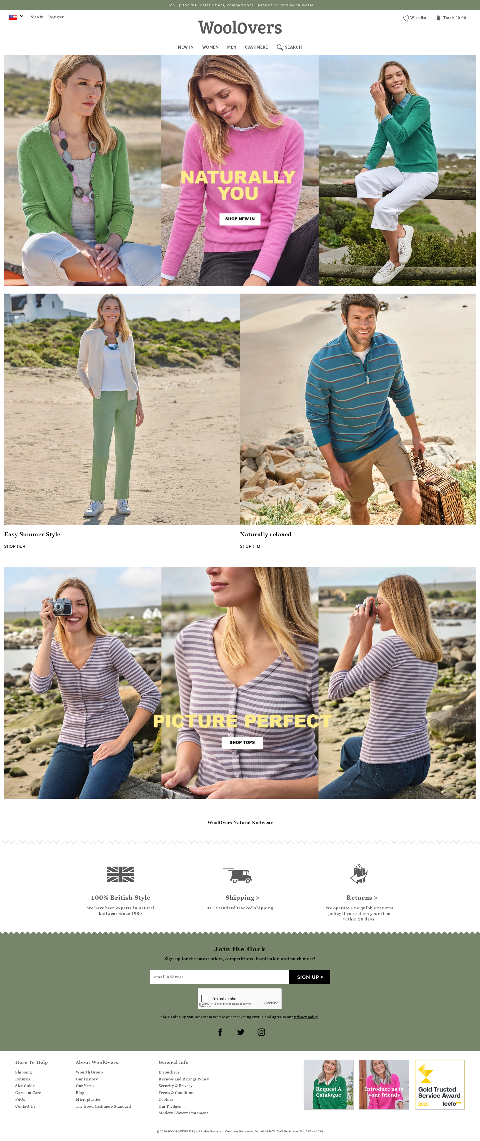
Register (56, 17)
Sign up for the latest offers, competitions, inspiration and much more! (240, 5)
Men (232, 47)
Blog (80, 1092)
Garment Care (28, 1092)
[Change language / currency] (15, 19)
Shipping (23, 1072)
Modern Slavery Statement (183, 1113)
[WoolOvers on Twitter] (240, 1031)
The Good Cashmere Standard (103, 1106)
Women (210, 47)
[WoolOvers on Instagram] (260, 1031)
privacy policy (306, 1017)
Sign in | (38, 17)
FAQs (20, 1099)
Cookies (166, 1099)
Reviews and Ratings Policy (184, 1079)
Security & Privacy (175, 1086)
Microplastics (88, 1099)
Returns (22, 1079)
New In (186, 47)
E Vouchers (169, 1072)
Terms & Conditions (177, 1092)
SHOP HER (14, 546)
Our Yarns (85, 1086)
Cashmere (256, 47)
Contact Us (25, 1106)
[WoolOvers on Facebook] (219, 1031)
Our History (87, 1079)
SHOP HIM (250, 546)
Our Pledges (170, 1106)
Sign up (308, 977)
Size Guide (25, 1086)
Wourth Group (89, 1072)
